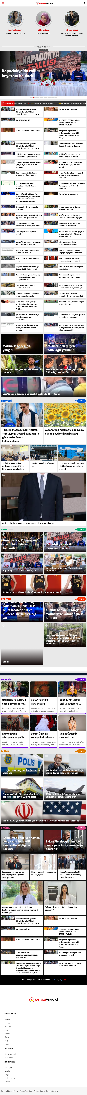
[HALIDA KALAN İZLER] (8, 121)
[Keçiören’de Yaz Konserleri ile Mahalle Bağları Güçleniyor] (51, 155)
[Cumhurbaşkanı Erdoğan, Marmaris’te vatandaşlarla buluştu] (8, 224)
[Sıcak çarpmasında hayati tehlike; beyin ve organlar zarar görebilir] (15, 862)
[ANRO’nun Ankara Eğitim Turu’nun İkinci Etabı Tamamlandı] (51, 964)
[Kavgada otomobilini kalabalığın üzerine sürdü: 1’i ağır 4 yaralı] (8, 267)
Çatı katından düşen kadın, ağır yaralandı (37, 103)
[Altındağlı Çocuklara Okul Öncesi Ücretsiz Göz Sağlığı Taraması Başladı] (51, 163)
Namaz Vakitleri (10, 1054)
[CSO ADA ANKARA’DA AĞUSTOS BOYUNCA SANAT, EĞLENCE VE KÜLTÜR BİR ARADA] (51, 121)
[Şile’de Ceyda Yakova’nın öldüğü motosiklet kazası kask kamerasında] (8, 315)
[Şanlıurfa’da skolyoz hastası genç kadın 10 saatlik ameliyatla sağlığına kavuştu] (8, 275)
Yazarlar (7, 1019)
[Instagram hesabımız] (61, 980)
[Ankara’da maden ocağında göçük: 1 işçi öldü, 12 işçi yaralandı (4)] (8, 216)
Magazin (7, 1037)
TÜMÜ (43, 50)
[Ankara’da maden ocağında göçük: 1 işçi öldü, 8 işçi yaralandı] (51, 315)
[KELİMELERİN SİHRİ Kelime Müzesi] (8, 131)
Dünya (7, 1041)
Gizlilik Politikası (10, 1078)
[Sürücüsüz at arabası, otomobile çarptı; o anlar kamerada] (8, 294)
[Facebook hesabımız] (54, 980)
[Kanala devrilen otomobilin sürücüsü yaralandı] (8, 286)
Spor (6, 1030)
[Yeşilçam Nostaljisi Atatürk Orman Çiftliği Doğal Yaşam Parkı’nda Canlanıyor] (8, 163)
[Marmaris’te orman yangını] (51, 195)
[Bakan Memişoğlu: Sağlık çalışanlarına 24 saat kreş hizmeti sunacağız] (72, 862)
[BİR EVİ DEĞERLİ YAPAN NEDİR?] (51, 110)
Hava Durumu (9, 1058)
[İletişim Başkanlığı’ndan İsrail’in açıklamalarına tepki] (8, 251)
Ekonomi (8, 1027)
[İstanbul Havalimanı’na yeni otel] (43, 453)
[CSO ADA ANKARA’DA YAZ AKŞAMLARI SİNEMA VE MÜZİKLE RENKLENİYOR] (8, 953)
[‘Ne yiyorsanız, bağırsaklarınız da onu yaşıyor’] (43, 862)
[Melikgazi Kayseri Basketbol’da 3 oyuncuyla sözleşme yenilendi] (51, 259)
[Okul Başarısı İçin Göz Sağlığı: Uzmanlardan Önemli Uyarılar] (8, 174)
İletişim (7, 1082)
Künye (7, 1044)
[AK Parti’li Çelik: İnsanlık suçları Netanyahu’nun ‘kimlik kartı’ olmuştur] (8, 326)
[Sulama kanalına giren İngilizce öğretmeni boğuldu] (51, 208)
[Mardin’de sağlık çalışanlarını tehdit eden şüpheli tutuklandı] (51, 275)
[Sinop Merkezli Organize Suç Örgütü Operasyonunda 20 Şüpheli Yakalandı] (51, 184)
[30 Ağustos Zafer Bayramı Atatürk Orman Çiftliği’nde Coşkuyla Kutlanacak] (51, 174)
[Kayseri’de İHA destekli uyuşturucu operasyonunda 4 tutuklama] (8, 243)
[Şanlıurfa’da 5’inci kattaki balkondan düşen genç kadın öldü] (51, 294)
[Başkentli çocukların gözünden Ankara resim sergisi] (51, 953)
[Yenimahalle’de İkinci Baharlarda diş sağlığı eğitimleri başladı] (51, 144)
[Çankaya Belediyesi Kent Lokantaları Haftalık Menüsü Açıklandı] (8, 184)
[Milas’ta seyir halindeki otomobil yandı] (8, 259)
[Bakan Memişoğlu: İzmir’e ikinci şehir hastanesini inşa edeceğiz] (51, 286)
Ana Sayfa (8, 1068)
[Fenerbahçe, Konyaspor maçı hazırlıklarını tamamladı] (51, 224)
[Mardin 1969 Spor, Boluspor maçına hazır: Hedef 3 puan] (51, 302)
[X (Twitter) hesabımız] (58, 980)
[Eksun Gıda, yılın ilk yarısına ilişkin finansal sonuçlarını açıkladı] (72, 453)
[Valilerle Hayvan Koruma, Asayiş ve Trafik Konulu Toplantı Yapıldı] (8, 155)
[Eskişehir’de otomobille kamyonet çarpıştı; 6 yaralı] (51, 267)
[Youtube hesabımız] (65, 980)
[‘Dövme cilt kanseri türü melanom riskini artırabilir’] (65, 893)
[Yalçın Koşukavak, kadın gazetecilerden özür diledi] (51, 243)
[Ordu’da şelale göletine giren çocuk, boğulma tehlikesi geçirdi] (51, 216)
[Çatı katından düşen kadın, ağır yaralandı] (8, 208)
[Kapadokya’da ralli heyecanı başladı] (8, 232)
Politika (7, 1034)
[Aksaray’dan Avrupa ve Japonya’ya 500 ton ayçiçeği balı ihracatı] (65, 415)
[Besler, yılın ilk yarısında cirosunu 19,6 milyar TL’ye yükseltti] (43, 497)
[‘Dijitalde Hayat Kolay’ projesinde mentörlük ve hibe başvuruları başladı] (15, 453)
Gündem (8, 1023)
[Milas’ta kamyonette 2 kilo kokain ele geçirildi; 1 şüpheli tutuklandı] (51, 251)
